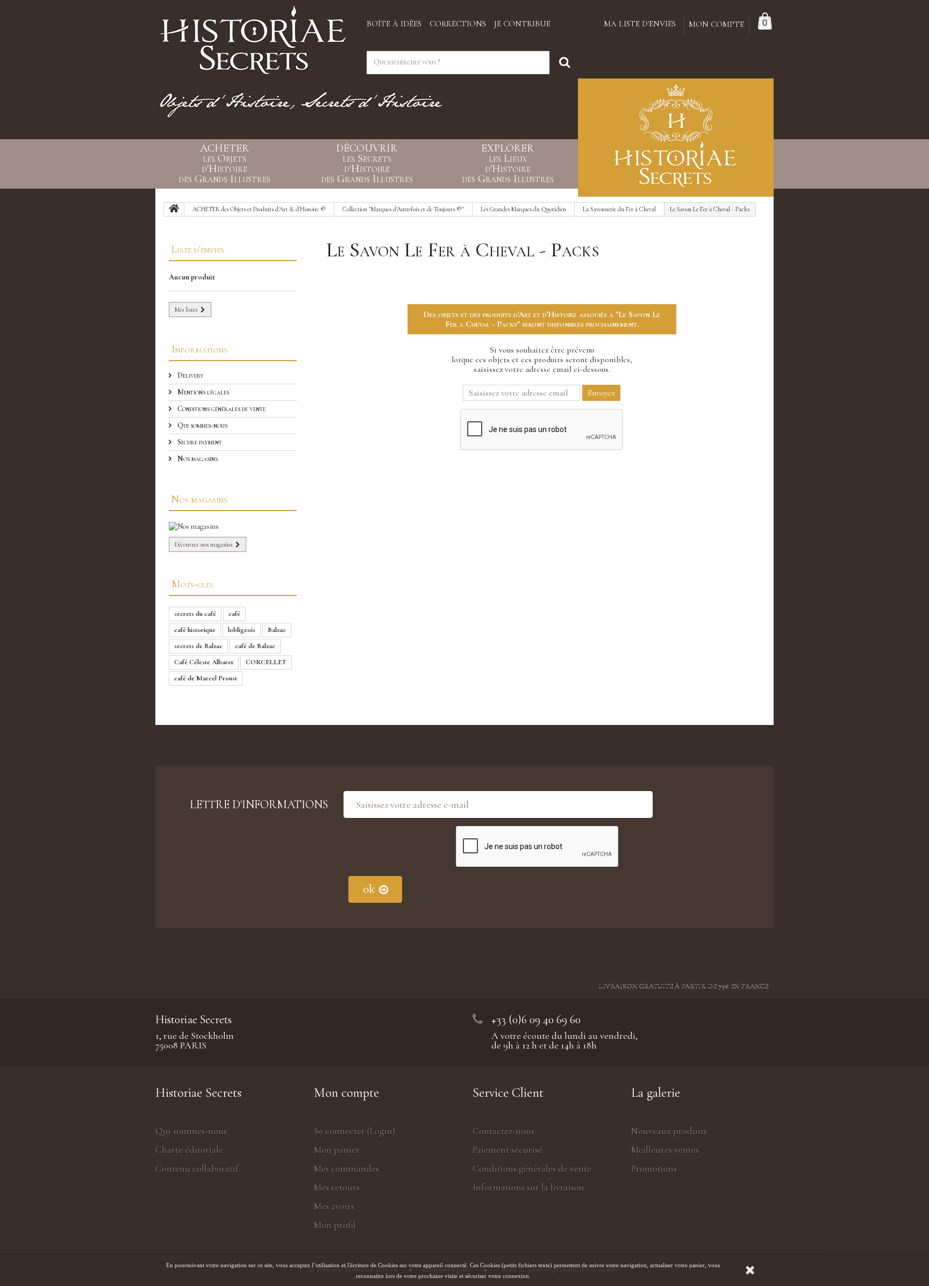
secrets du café (195, 613)
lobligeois (241, 630)
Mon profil (335, 1225)
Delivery (190, 375)
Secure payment (199, 442)
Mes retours (337, 1187)
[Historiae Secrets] (253, 36)
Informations (199, 349)
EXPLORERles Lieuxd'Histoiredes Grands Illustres (508, 163)
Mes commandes (346, 1168)
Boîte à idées (394, 23)
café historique (195, 630)
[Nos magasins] (233, 526)
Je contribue (522, 23)
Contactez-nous (503, 1131)
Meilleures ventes (665, 1149)
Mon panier (337, 1149)
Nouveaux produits (669, 1131)
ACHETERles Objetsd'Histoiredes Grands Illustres (224, 163)
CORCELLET (266, 662)
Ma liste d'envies (640, 23)
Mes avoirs (334, 1206)
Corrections (458, 23)
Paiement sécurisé (507, 1149)
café (234, 613)
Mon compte (346, 1093)
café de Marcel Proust (205, 678)
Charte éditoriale (189, 1149)
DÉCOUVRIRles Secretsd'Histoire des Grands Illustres (367, 163)
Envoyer (601, 392)
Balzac (277, 630)
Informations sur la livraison (528, 1187)
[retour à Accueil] (174, 209)
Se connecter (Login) (354, 1131)
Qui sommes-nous (201, 425)
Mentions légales (202, 392)
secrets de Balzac (198, 646)
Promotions (654, 1168)
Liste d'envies (197, 249)
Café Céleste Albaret (203, 662)
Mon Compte (716, 24)
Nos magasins (197, 458)
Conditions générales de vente (221, 408)
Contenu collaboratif (197, 1168)
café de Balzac (255, 646)
